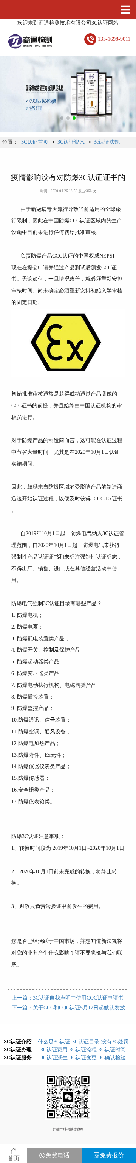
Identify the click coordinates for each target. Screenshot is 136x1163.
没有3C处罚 (114, 1042)
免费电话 (57, 1155)
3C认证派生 (54, 1058)
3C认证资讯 (71, 142)
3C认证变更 (83, 1058)
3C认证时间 (112, 1050)
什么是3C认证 (54, 1042)
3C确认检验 (112, 1058)
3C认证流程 (83, 1050)
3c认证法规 (107, 142)
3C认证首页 (34, 142)
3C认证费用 (54, 1050)
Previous (13, 94)
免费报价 (112, 1155)
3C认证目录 (85, 1042)
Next (123, 94)
